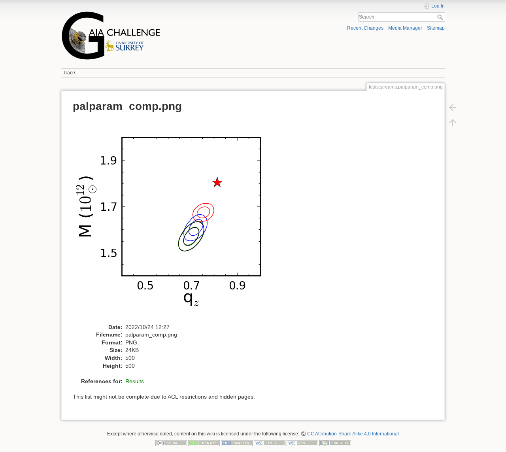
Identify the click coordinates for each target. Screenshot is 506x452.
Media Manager (405, 28)
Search (441, 17)
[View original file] (176, 220)
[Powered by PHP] (237, 443)
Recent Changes (365, 28)
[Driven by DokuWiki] (335, 443)
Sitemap (436, 28)
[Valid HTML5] (269, 443)
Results (134, 381)
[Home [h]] (155, 13)
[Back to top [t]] (453, 122)
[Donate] (204, 443)
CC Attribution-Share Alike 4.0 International (353, 434)
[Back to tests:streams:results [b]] (453, 107)
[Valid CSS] (302, 443)
